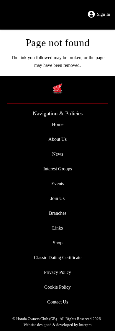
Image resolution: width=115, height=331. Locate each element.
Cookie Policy (57, 287)
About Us (57, 139)
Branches (57, 213)
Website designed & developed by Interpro (58, 325)
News (57, 153)
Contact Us (57, 301)
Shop (58, 242)
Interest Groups (57, 168)
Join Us (57, 198)
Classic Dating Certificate (57, 257)
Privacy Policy (57, 272)
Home (57, 124)
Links (57, 227)
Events (57, 183)
